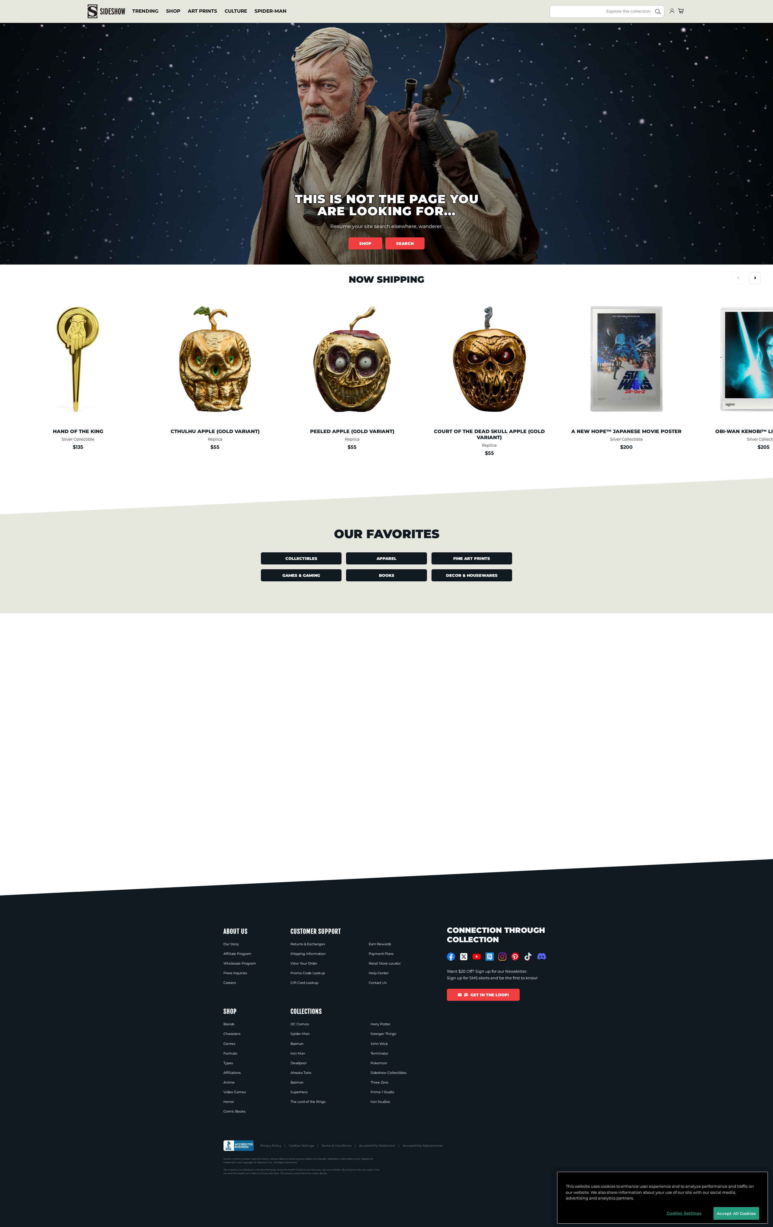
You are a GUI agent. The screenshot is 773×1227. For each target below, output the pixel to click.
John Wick (379, 1044)
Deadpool (298, 1063)
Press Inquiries (235, 973)
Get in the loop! (489, 994)
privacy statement (296, 1173)
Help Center (379, 973)
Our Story (231, 944)
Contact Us (377, 983)
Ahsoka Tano (300, 1073)
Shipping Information (308, 954)
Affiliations (232, 1073)
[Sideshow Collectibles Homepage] (106, 11)
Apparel (386, 558)
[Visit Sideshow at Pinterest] (515, 956)
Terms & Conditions (336, 1146)
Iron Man (297, 1053)
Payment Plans (381, 954)
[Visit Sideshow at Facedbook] (451, 956)
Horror (228, 1102)
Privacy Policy (270, 1146)
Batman (296, 1044)
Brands (228, 1024)
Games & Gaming (301, 575)
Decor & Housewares (472, 575)
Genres (229, 1044)
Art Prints (202, 11)
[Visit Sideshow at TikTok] (528, 956)
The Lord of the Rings (308, 1102)
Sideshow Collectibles (388, 1073)
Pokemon (378, 1063)
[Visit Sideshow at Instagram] (502, 956)
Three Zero (379, 1082)
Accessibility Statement (377, 1146)
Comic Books (234, 1111)
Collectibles (301, 558)
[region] (662, 1197)
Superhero (299, 1092)
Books (386, 575)
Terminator (379, 1053)
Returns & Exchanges (307, 944)
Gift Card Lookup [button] (304, 983)
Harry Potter (380, 1024)
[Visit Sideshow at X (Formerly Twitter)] (464, 956)
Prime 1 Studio (382, 1092)
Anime (229, 1082)
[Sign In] (671, 11)
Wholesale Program (239, 963)
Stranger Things (383, 1034)
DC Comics (299, 1024)
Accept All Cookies (736, 1213)
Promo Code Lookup (307, 973)
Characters (231, 1034)
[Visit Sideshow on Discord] (541, 956)
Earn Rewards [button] (380, 944)
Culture (236, 11)
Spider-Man (271, 11)
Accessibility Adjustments (423, 1146)
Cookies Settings (301, 1146)
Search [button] (405, 243)
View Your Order (303, 963)
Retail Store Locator (385, 963)
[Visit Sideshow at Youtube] (477, 956)
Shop (173, 11)
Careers (229, 983)
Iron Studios (380, 1102)
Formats (230, 1053)
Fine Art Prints (471, 558)
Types (228, 1063)
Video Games (234, 1092)
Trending (145, 11)
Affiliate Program (237, 954)
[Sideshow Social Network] (490, 956)
